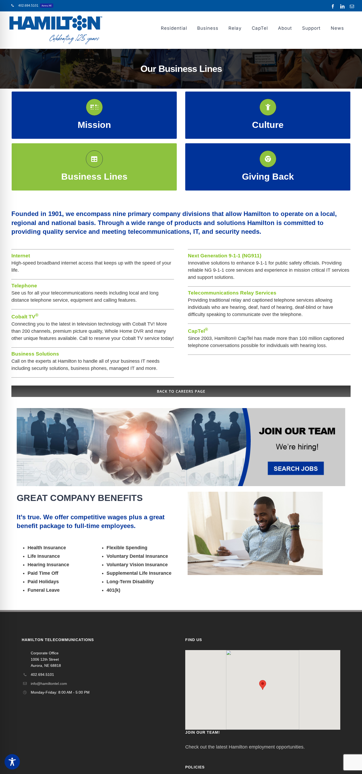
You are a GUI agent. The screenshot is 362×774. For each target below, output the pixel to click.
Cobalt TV (24, 316)
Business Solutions (35, 354)
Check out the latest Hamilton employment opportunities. (245, 747)
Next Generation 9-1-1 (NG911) (224, 255)
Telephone (24, 285)
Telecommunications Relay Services (232, 293)
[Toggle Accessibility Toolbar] (12, 762)
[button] (262, 685)
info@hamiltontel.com (49, 683)
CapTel (198, 331)
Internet (20, 255)
